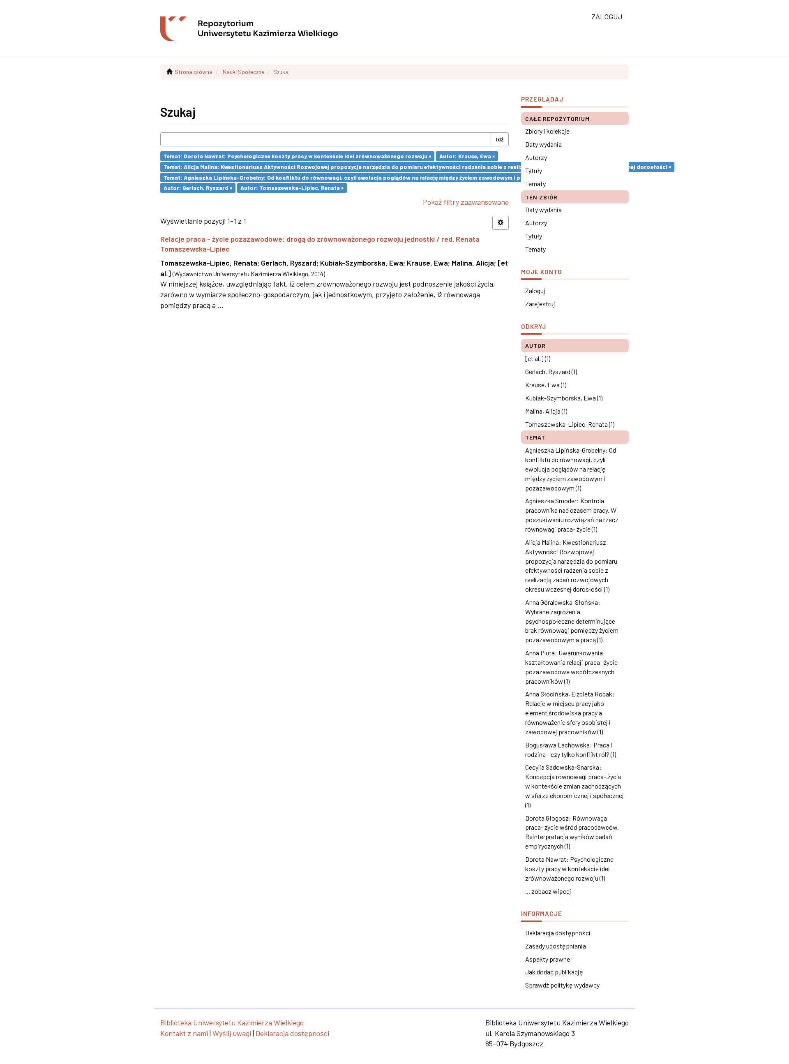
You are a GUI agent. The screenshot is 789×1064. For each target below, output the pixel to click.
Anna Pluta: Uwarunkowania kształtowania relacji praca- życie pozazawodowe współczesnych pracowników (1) (571, 667)
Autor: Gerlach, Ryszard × (198, 187)
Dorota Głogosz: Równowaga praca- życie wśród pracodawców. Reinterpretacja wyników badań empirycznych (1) (572, 832)
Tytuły (533, 170)
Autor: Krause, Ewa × (467, 156)
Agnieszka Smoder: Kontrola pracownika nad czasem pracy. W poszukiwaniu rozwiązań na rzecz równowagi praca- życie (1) (571, 515)
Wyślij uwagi (231, 1033)
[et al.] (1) (537, 358)
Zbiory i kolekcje (547, 131)
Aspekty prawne (547, 959)
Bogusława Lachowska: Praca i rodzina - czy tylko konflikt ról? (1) (570, 749)
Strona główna (193, 71)
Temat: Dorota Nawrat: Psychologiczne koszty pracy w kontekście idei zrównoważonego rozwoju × (297, 156)
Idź (499, 139)
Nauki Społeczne (243, 71)
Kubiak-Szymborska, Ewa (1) (563, 398)
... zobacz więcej (548, 891)
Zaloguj (535, 290)
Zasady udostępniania (555, 946)
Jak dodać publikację (554, 972)
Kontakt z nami (184, 1033)
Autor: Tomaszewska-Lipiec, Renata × (292, 187)
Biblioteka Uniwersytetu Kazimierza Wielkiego (232, 1022)
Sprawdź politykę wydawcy (562, 985)
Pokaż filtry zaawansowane (466, 201)
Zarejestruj (540, 304)
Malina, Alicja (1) (546, 411)
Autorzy (536, 157)
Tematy (535, 183)
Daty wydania (543, 144)
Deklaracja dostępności (558, 933)
